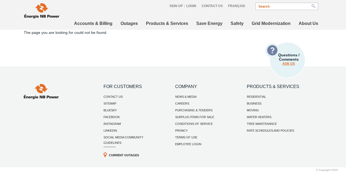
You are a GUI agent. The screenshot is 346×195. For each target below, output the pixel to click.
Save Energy (209, 23)
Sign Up (176, 6)
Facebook (112, 117)
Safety (237, 23)
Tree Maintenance (262, 123)
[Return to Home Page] (41, 98)
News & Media (186, 96)
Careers (182, 103)
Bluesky (110, 110)
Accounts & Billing (93, 23)
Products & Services (167, 23)
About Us (308, 23)
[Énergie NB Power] (41, 11)
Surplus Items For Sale (194, 117)
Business (254, 103)
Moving (253, 110)
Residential (256, 96)
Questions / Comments (289, 59)
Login (191, 6)
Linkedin (110, 130)
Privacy (181, 130)
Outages (129, 23)
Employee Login (188, 144)
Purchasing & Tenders (193, 110)
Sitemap (110, 103)
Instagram (112, 123)
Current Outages (124, 155)
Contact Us (212, 6)
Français (236, 6)
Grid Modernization (271, 23)
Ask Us (288, 64)
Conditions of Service (194, 123)
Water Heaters (259, 117)
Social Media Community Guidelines (123, 140)
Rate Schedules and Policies (270, 130)
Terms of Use (186, 137)
